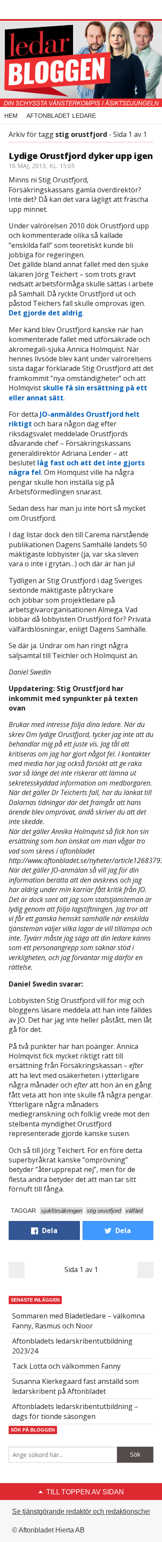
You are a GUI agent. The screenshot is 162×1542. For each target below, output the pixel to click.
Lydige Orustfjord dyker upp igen (81, 156)
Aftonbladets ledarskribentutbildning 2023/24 (72, 1345)
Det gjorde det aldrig (46, 313)
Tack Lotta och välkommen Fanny (66, 1366)
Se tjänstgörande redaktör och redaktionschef (81, 1511)
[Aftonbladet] (41, 10)
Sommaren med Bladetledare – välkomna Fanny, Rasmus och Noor (78, 1320)
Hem (11, 115)
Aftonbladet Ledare (61, 115)
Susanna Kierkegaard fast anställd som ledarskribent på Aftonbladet (75, 1386)
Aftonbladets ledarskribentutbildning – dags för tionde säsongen (75, 1411)
